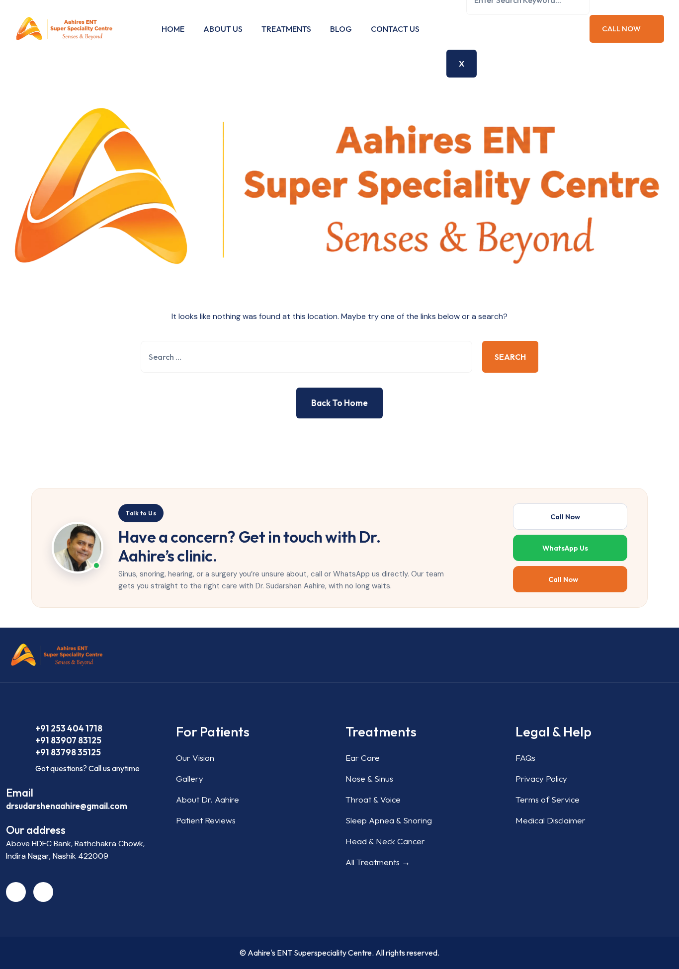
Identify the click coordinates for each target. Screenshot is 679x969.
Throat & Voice (373, 799)
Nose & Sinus (369, 778)
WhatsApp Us (565, 548)
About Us (223, 29)
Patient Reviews (206, 820)
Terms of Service (547, 799)
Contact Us (395, 29)
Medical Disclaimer (550, 820)
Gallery (189, 778)
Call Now (622, 28)
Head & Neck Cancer (385, 841)
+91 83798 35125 (68, 752)
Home (173, 29)
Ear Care (362, 757)
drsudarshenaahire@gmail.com (66, 806)
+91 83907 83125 (68, 740)
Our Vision (195, 757)
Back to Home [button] (339, 403)
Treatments (286, 29)
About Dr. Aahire (207, 799)
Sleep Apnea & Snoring (388, 820)
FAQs (525, 757)
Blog (341, 29)
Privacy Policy (541, 778)
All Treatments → (377, 862)
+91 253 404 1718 (68, 728)
